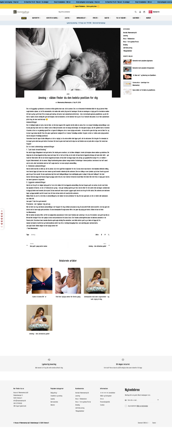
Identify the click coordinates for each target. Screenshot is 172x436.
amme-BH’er (69, 210)
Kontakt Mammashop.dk (82, 393)
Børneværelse (54, 402)
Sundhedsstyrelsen (56, 160)
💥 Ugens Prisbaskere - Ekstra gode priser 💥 (86, 6)
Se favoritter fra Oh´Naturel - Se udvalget (36, 2)
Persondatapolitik (105, 402)
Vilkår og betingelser (106, 396)
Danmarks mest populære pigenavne (143, 61)
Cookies (102, 405)
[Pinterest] (105, 234)
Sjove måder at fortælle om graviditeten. (144, 90)
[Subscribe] (156, 400)
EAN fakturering (79, 408)
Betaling (77, 405)
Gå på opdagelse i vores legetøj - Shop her (88, 2)
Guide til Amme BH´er (39, 297)
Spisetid (95, 18)
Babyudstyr (35, 18)
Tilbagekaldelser (79, 411)
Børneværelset (81, 18)
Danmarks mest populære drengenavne (143, 68)
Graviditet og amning (56, 396)
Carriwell (33, 223)
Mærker (148, 18)
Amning (68, 94)
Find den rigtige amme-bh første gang (68, 297)
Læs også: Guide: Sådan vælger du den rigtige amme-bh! (42, 226)
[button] (144, 12)
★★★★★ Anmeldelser (107, 393)
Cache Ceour (68, 218)
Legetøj (67, 18)
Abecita (50, 220)
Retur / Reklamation (81, 399)
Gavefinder (136, 18)
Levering (77, 396)
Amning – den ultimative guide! (39, 334)
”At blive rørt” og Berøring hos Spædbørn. (144, 75)
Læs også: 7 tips (30, 201)
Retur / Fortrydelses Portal (83, 402)
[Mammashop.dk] (21, 11)
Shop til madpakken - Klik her (62, 2)
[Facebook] (101, 234)
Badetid (107, 18)
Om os (102, 399)
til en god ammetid (41, 201)
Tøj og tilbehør (121, 18)
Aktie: (97, 235)
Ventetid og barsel (52, 18)
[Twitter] (109, 234)
